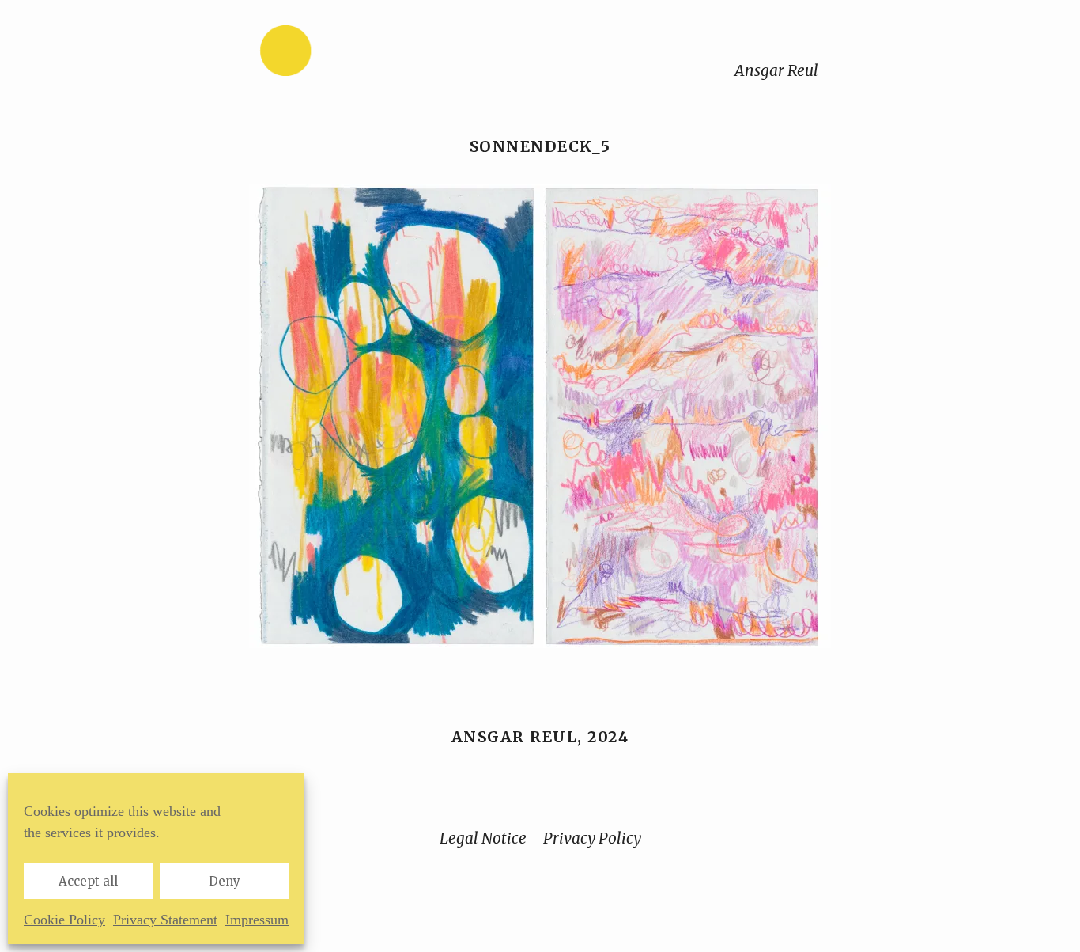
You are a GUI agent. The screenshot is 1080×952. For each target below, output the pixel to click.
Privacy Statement (165, 919)
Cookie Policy (64, 919)
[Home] (335, 54)
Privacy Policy (592, 838)
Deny (224, 881)
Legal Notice (483, 838)
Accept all (88, 881)
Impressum (257, 919)
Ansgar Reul (776, 70)
